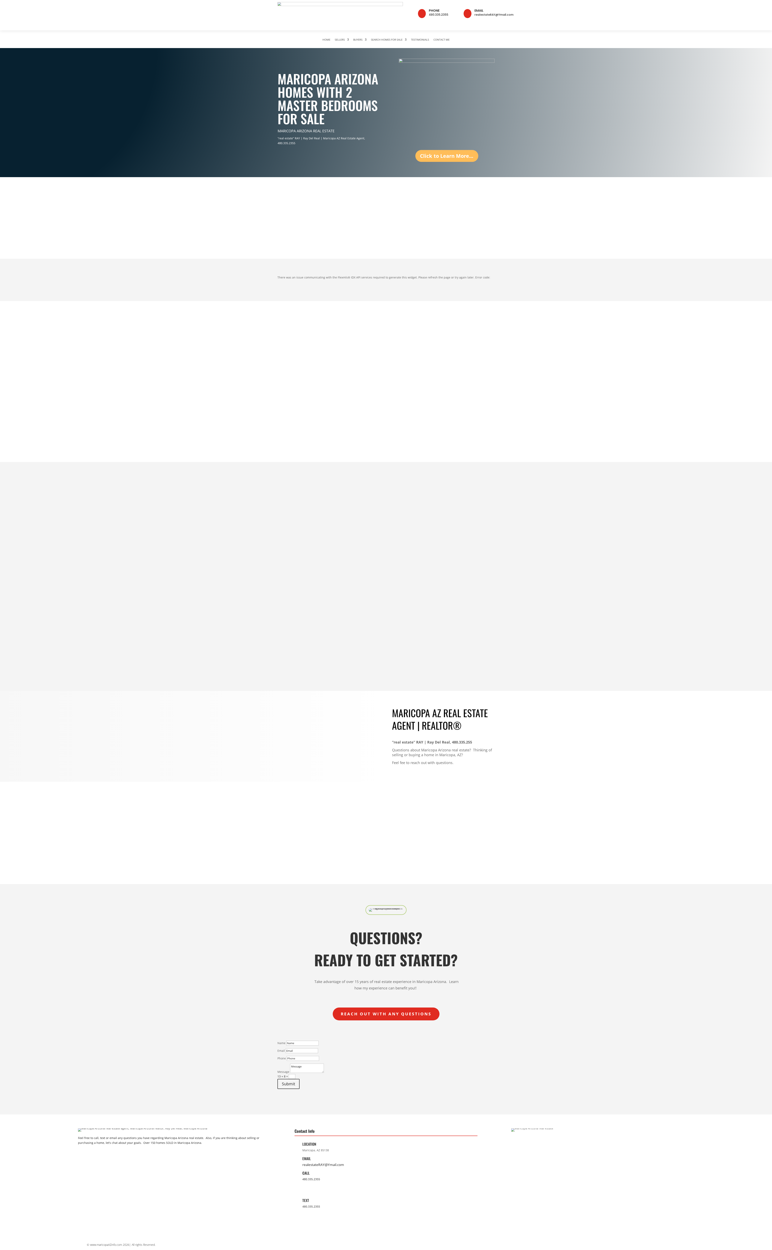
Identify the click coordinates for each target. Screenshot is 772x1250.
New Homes (286, 421)
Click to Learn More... (446, 155)
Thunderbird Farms (463, 570)
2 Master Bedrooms (463, 421)
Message (283, 1072)
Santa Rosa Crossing (407, 596)
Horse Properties (461, 434)
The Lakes (285, 563)
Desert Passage (346, 602)
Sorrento (341, 570)
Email (479, 10)
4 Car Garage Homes (407, 427)
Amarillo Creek (403, 576)
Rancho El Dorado (290, 589)
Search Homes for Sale (386, 39)
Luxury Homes (345, 408)
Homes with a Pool (290, 382)
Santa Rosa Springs (406, 589)
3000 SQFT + (458, 415)
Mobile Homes (345, 427)
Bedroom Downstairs (350, 434)
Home (326, 39)
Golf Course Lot (289, 395)
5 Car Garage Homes (407, 434)
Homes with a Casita (349, 389)
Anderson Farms (347, 589)
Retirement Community (465, 427)
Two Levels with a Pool (465, 402)
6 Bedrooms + (459, 395)
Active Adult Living (348, 395)
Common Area (345, 415)
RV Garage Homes (348, 402)
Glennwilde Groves (348, 596)
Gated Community (290, 402)
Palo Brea (399, 563)
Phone (434, 10)
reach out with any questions (386, 1014)
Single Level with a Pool (466, 408)
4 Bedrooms (458, 382)
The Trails (342, 576)
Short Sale (399, 415)
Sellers (340, 39)
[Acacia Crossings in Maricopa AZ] (297, 583)
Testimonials (420, 39)
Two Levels (400, 389)
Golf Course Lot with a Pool (297, 389)
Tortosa (340, 563)
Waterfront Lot (288, 408)
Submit (288, 1084)
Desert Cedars (402, 570)
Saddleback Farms (462, 563)
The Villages (286, 576)
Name (281, 1043)
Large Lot (399, 402)
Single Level (401, 382)
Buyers (357, 39)
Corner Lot (399, 395)
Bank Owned (401, 408)
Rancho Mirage (346, 583)
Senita (339, 557)
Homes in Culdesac (348, 421)
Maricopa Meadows (406, 583)
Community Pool (289, 415)
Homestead (285, 570)
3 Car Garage (401, 421)
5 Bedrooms (458, 389)
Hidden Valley (459, 557)
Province (283, 557)
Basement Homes (347, 382)
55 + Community (289, 427)
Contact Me (441, 39)
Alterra (397, 557)
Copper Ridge (287, 583)
